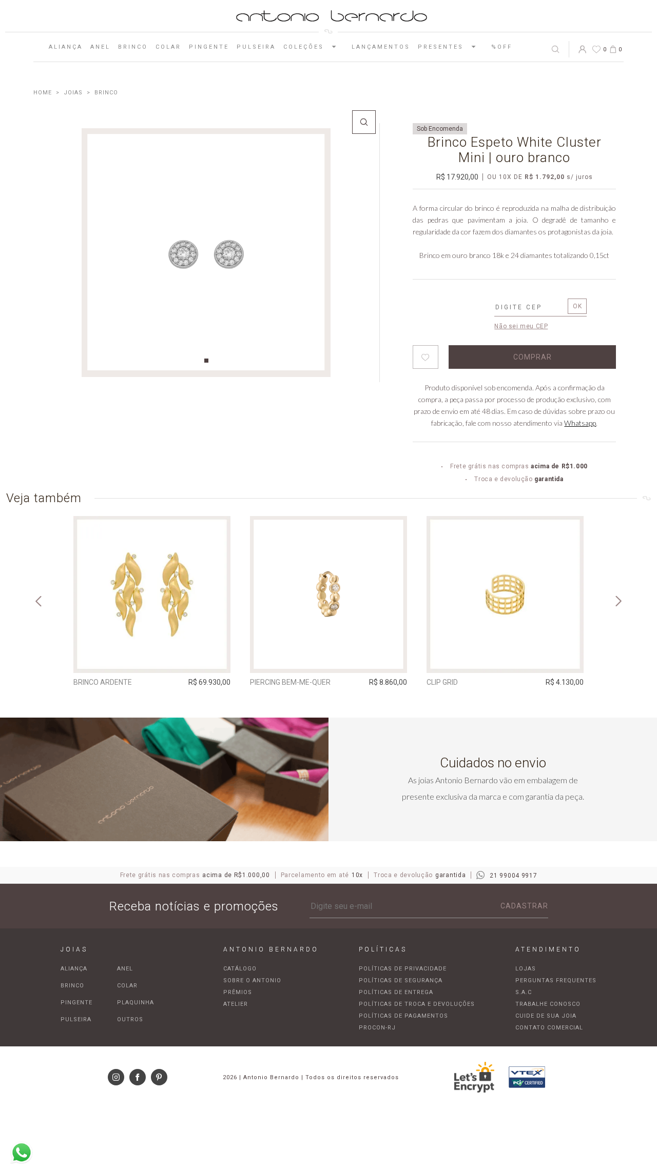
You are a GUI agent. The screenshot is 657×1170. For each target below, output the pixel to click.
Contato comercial (549, 1027)
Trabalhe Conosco (548, 1004)
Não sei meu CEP (521, 326)
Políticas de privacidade (403, 968)
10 (505, 177)
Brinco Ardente (102, 682)
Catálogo (240, 968)
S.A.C (523, 992)
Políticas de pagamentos (403, 1016)
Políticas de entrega (396, 992)
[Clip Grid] (505, 594)
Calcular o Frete (529, 308)
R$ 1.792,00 (545, 177)
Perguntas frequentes (555, 980)
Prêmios (237, 992)
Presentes (440, 47)
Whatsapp (580, 423)
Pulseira (256, 47)
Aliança (66, 47)
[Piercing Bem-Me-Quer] (328, 594)
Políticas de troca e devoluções (417, 1004)
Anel (100, 47)
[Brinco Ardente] (151, 594)
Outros (130, 1019)
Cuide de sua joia (545, 1016)
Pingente (209, 47)
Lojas (525, 968)
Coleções (303, 47)
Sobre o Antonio (252, 980)
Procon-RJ (377, 1027)
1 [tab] (206, 361)
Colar (168, 47)
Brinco (133, 47)
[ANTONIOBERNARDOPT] (42, 92)
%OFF (501, 47)
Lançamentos (381, 47)
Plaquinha (135, 1002)
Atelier (235, 1004)
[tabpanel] (206, 252)
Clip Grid (442, 682)
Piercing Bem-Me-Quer (290, 682)
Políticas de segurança (400, 980)
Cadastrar (524, 906)
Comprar (152, 658)
